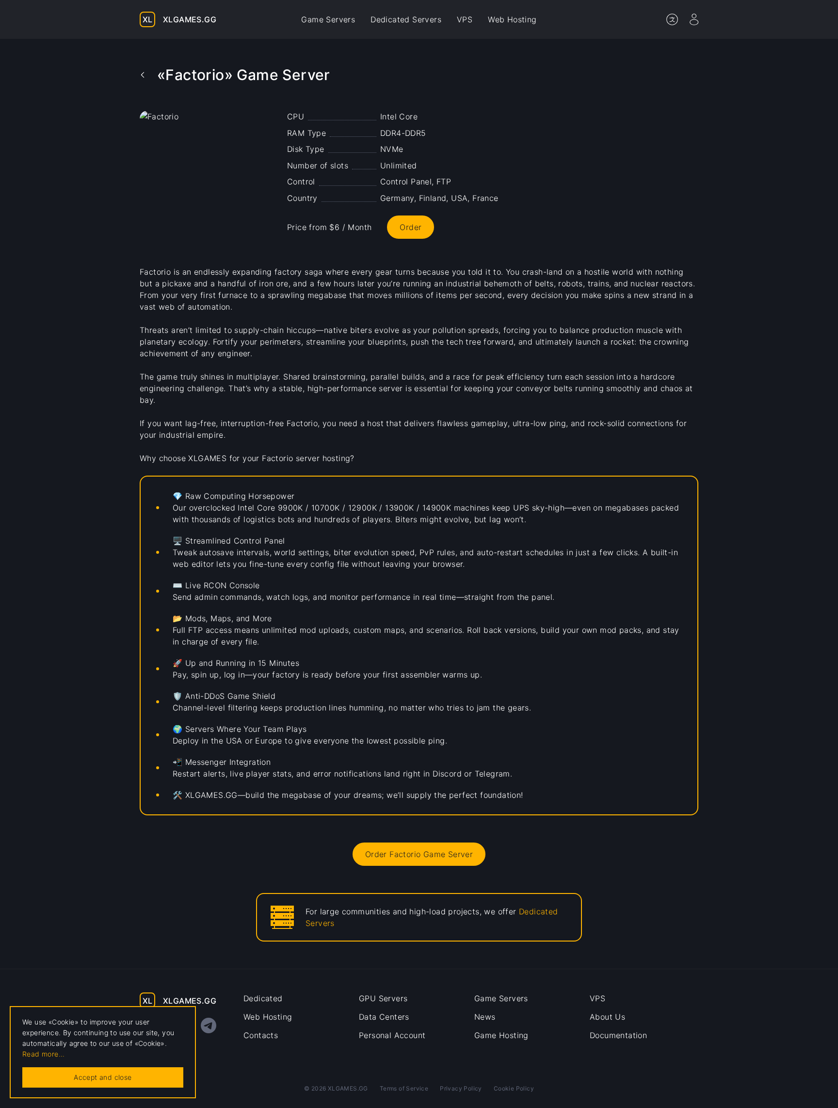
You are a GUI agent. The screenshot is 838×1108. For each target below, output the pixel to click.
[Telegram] (208, 1025)
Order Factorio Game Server (419, 854)
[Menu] (694, 19)
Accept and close (102, 1077)
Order (410, 227)
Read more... (43, 1054)
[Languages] (672, 19)
